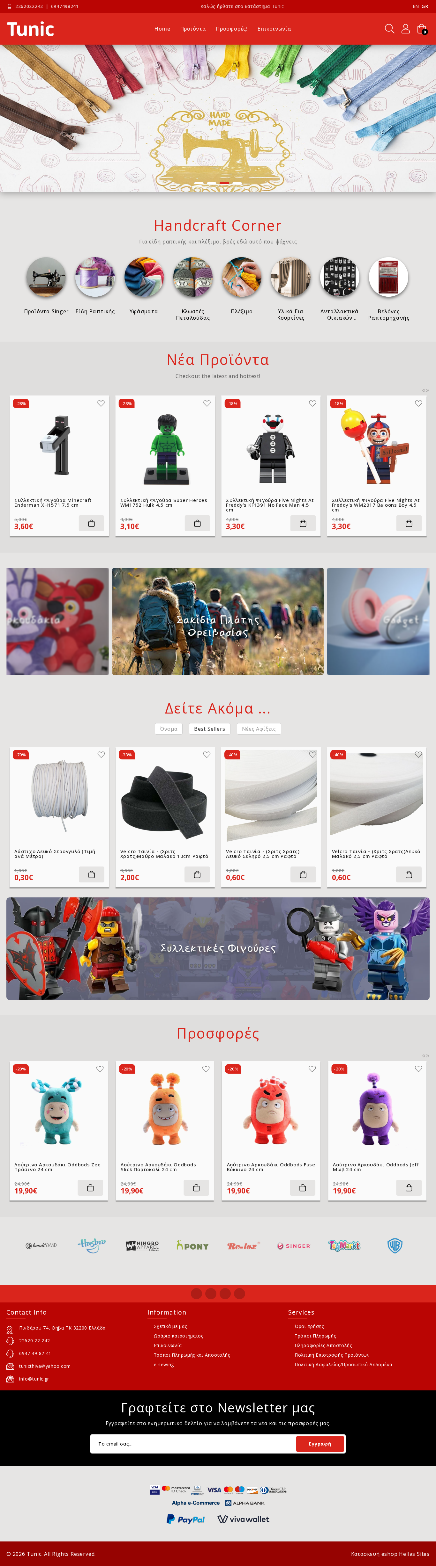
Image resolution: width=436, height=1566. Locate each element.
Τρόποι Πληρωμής (315, 1336)
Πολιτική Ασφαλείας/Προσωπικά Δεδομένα (343, 1364)
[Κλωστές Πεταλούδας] (193, 276)
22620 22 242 (34, 1341)
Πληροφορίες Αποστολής (323, 1345)
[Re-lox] (192, 1245)
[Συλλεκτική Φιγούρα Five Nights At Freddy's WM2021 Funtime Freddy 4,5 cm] (377, 445)
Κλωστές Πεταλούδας (193, 314)
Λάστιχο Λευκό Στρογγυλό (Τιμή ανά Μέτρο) (54, 854)
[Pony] (142, 1245)
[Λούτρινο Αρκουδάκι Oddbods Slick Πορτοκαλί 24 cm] (59, 1110)
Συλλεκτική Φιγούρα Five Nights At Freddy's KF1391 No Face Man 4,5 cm (164, 505)
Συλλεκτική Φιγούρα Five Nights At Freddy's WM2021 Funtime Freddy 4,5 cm (376, 505)
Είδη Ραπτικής (95, 311)
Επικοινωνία (168, 1345)
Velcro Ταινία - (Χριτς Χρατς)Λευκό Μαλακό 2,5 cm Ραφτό (376, 854)
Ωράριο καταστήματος (178, 1336)
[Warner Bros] (344, 1245)
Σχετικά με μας (170, 1326)
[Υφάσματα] (144, 276)
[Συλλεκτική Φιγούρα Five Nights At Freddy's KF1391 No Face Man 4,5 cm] (165, 445)
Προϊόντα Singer (46, 311)
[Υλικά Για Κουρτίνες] (290, 276)
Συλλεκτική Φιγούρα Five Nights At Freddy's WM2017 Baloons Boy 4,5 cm (270, 505)
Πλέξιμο (242, 311)
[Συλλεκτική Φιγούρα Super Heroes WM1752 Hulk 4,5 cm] (59, 445)
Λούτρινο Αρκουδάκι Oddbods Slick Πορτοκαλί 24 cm (52, 1167)
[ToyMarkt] (294, 1245)
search (389, 28)
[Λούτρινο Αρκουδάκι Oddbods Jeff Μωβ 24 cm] (271, 1110)
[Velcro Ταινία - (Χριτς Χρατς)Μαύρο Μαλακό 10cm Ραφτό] (165, 796)
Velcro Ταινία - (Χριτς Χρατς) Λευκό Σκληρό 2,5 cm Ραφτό (263, 854)
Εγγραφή (320, 1444)
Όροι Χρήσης (309, 1326)
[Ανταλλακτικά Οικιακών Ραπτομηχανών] (339, 276)
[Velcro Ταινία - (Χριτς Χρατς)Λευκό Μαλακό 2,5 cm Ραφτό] (377, 796)
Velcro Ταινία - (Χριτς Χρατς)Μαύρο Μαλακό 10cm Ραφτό (164, 854)
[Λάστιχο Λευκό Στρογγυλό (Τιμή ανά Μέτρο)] (59, 796)
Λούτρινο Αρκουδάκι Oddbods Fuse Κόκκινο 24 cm (165, 1167)
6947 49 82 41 (35, 1353)
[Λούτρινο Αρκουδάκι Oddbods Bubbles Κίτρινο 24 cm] (377, 1110)
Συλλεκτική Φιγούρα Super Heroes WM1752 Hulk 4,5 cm (57, 502)
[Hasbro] (41, 1245)
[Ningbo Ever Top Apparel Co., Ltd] (91, 1245)
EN (416, 6)
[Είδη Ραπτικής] (95, 276)
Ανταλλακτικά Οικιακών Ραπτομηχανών (340, 314)
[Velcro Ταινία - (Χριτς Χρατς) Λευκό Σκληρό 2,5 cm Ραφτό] (271, 796)
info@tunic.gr (34, 1379)
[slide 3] (218, 118)
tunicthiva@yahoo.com (45, 1366)
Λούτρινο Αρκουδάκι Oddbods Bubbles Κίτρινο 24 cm (371, 1167)
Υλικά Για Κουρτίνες (290, 314)
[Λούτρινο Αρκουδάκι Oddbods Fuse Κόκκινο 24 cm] (165, 1110)
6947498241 (65, 6)
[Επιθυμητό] (101, 403)
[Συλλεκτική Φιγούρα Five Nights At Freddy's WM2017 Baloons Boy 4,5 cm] (271, 445)
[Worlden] (395, 1245)
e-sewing (164, 1364)
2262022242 (29, 6)
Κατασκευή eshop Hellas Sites (390, 1553)
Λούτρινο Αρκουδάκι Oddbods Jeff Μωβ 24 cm (270, 1167)
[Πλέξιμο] (241, 276)
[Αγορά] (91, 523)
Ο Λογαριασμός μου (405, 28)
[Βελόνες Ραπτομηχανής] (388, 276)
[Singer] (243, 1245)
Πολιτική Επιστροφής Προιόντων (332, 1355)
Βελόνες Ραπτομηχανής (389, 314)
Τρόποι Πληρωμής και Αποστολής (192, 1355)
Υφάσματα (144, 311)
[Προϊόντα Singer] (46, 276)
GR (425, 6)
